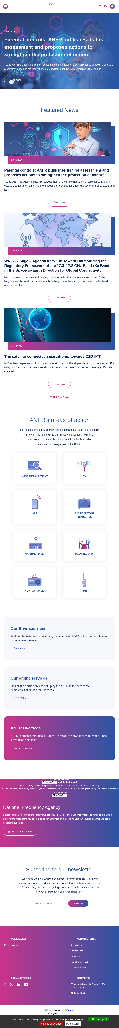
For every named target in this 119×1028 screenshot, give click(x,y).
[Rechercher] (112, 6)
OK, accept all (99, 1019)
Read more (15, 80)
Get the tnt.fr (20, 648)
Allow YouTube (49, 782)
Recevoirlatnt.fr (78, 945)
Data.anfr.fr (76, 956)
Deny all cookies (52, 1023)
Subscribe (78, 903)
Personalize (72, 1023)
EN (105, 6)
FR (100, 6)
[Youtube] (26, 984)
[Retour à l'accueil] (53, 6)
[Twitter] (11, 984)
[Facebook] (5, 984)
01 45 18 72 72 (78, 993)
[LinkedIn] (18, 984)
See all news (61, 397)
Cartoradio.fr (76, 951)
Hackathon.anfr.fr (78, 962)
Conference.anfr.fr (79, 967)
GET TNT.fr (20, 698)
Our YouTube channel (21, 831)
